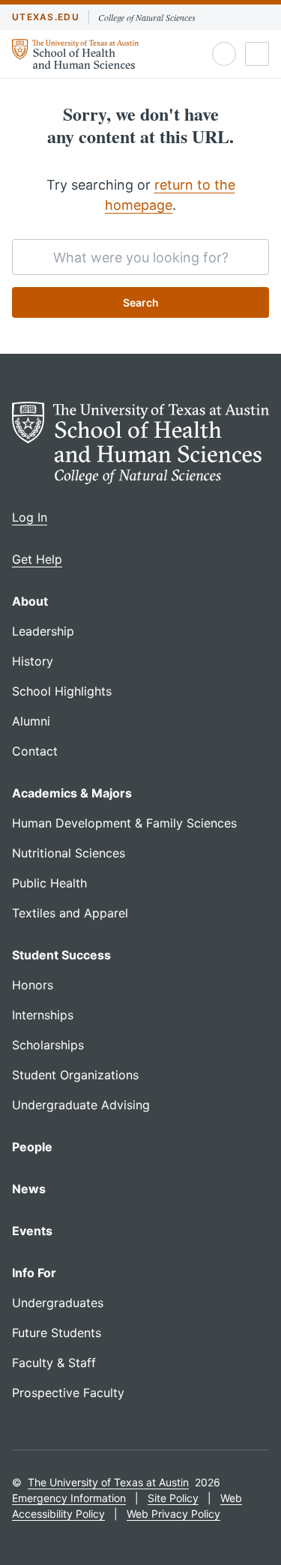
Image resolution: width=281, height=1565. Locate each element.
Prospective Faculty (68, 1392)
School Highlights (62, 691)
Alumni (31, 721)
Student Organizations (75, 1074)
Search (141, 302)
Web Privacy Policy (173, 1513)
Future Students (56, 1332)
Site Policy (173, 1498)
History (32, 661)
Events (32, 1230)
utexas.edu (45, 16)
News (29, 1188)
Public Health (49, 882)
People (32, 1146)
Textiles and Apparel (70, 912)
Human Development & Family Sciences (124, 822)
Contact (35, 751)
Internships (42, 1014)
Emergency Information (69, 1498)
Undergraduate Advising (81, 1104)
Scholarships (48, 1044)
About (30, 601)
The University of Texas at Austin (108, 1482)
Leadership (43, 631)
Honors (32, 984)
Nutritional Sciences (68, 852)
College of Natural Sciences (147, 17)
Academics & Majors (72, 792)
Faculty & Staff (54, 1362)
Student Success (61, 954)
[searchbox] (140, 257)
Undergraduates (57, 1302)
